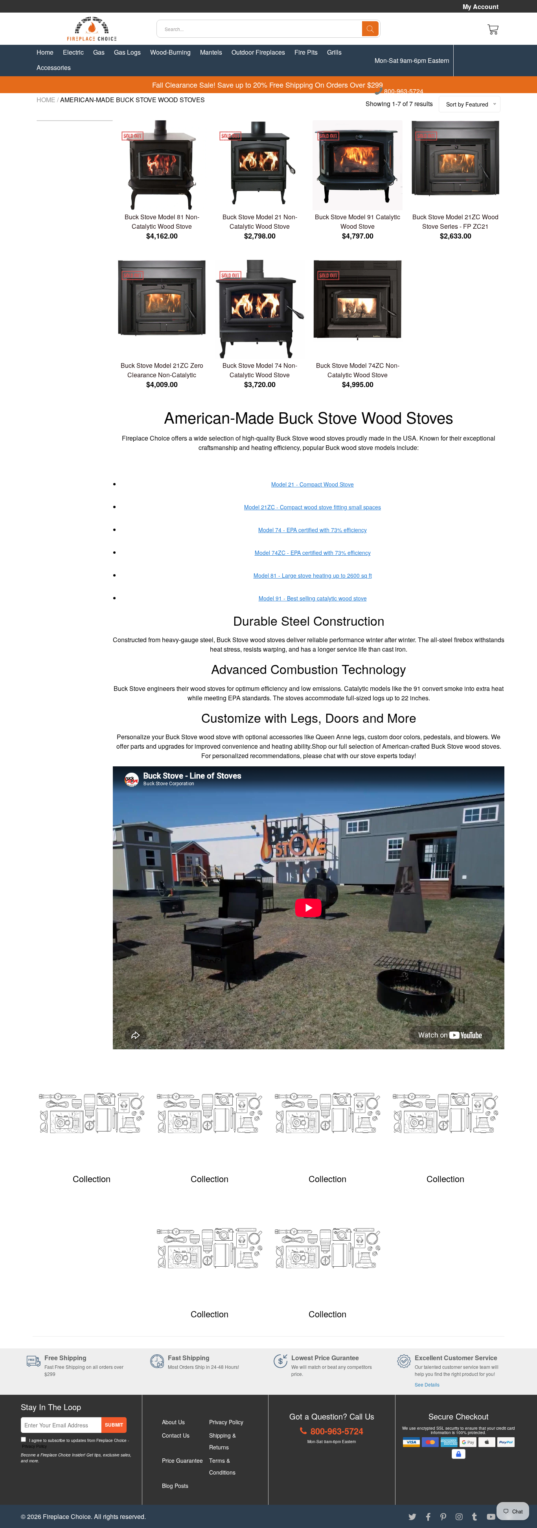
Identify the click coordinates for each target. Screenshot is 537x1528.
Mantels (211, 52)
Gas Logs (127, 52)
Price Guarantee (182, 1460)
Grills (334, 52)
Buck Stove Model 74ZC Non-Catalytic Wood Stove (357, 370)
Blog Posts (175, 1485)
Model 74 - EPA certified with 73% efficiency (312, 530)
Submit (114, 1424)
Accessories (54, 67)
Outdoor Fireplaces (258, 52)
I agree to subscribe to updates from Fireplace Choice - (75, 1443)
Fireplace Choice (67, 1516)
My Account (480, 7)
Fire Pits (306, 52)
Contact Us (175, 1435)
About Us (173, 1422)
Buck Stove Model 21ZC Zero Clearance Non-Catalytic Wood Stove (162, 370)
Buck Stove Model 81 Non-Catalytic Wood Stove (162, 221)
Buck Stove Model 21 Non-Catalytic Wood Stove (260, 221)
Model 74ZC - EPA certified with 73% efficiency (313, 552)
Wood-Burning (170, 52)
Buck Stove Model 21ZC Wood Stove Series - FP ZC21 (455, 221)
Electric (73, 52)
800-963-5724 (403, 92)
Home (45, 52)
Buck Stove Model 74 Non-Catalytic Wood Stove (260, 370)
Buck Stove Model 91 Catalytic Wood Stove (357, 221)
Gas (99, 52)
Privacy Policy (34, 1446)
